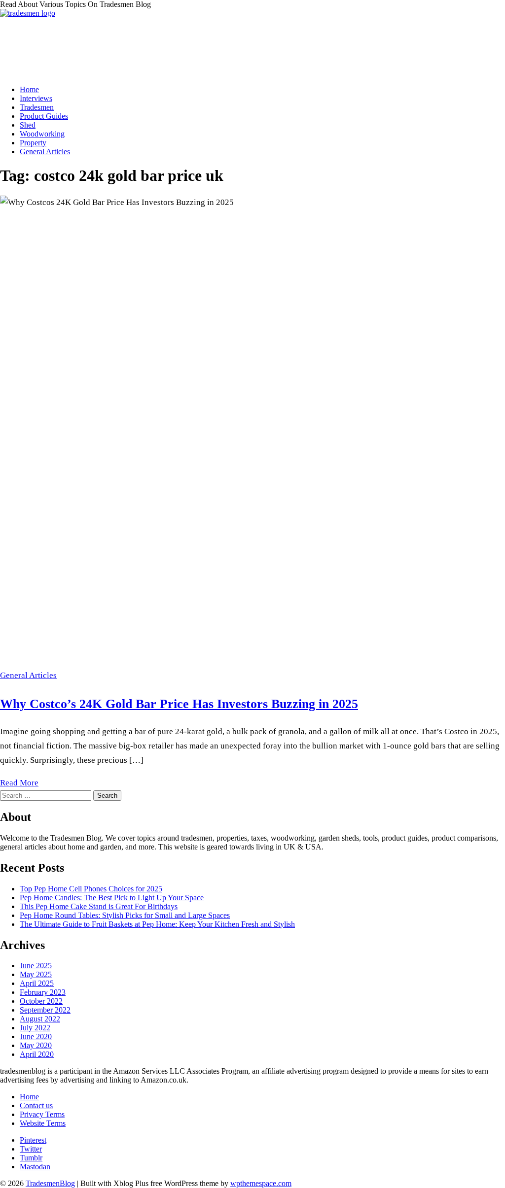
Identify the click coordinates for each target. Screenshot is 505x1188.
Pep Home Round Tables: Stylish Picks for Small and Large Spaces (125, 915)
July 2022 (35, 1027)
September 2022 (45, 1010)
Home (29, 89)
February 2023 (43, 992)
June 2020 (36, 1036)
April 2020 (37, 1054)
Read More (19, 782)
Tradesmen (37, 107)
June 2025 (36, 965)
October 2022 (41, 1001)
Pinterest (33, 1140)
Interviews (36, 98)
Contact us (36, 1105)
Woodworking (42, 134)
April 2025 (37, 983)
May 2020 (36, 1045)
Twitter (31, 1149)
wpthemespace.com (260, 1183)
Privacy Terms (42, 1114)
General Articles (45, 151)
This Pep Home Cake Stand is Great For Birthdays (99, 906)
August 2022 (40, 1019)
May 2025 (36, 974)
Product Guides (44, 116)
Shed (28, 125)
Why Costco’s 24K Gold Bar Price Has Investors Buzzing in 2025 (179, 704)
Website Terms (43, 1123)
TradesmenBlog (50, 1183)
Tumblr (31, 1158)
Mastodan (35, 1166)
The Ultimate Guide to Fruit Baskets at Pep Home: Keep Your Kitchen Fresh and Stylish (157, 924)
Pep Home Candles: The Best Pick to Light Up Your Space (112, 897)
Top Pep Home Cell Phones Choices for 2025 (91, 888)
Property (33, 142)
